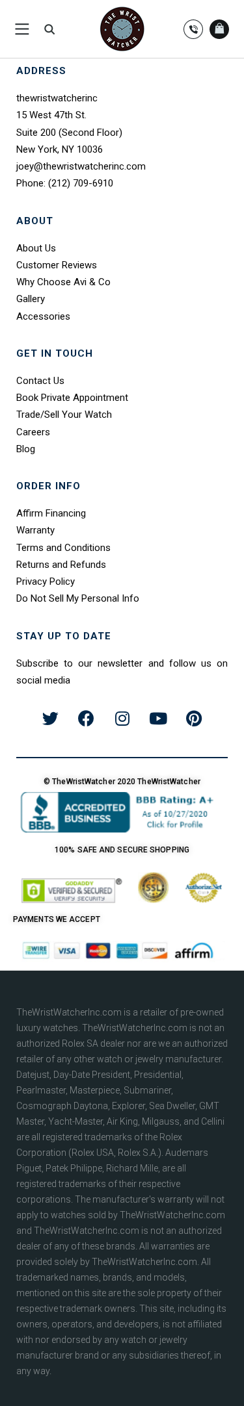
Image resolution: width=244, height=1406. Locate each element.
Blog (25, 449)
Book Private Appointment (72, 397)
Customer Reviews (56, 265)
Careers (33, 432)
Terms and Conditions (63, 548)
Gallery (30, 299)
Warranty (35, 530)
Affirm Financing (51, 513)
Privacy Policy (45, 581)
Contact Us (40, 381)
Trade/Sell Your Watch (64, 414)
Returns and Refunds (61, 564)
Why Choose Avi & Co (63, 282)
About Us (36, 248)
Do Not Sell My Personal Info (77, 598)
